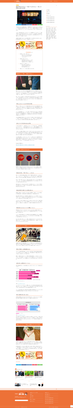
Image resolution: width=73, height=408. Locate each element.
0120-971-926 (22, 397)
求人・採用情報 (33, 399)
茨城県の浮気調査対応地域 (50, 22)
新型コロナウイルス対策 (34, 392)
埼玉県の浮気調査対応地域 (50, 20)
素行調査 (48, 13)
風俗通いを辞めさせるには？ (24, 58)
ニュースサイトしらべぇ (21, 283)
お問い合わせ (33, 401)
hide (31, 52)
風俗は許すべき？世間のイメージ (24, 63)
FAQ (31, 394)
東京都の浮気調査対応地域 (49, 397)
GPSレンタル (49, 15)
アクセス (32, 397)
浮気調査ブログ (48, 394)
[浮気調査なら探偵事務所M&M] (17, 1)
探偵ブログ (48, 11)
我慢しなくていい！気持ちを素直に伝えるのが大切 (27, 68)
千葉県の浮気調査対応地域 (49, 399)
